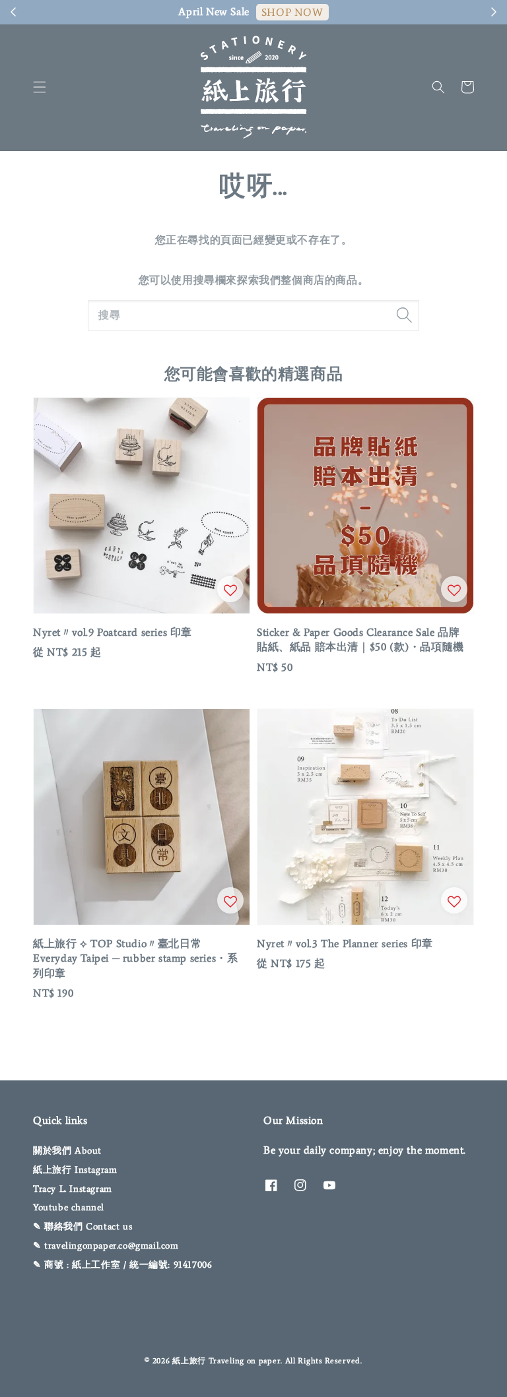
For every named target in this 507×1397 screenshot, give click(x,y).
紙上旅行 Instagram (75, 1169)
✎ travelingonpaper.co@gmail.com (106, 1245)
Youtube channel (68, 1207)
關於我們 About (67, 1150)
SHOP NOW (292, 12)
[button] (39, 87)
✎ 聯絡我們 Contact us (82, 1226)
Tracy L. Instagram (72, 1189)
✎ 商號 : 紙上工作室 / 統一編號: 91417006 (122, 1264)
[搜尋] (404, 315)
